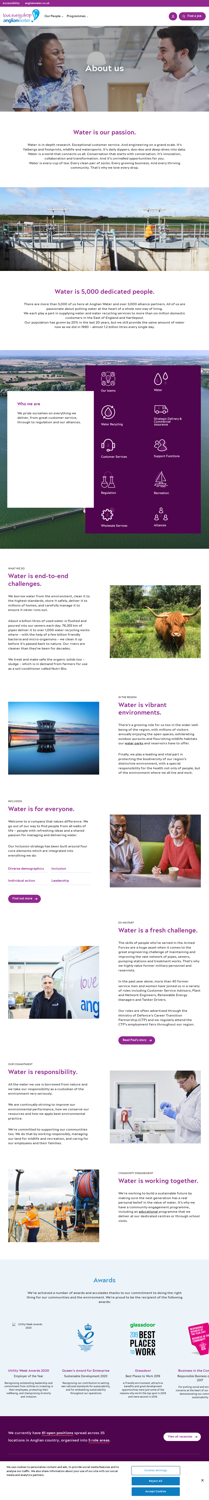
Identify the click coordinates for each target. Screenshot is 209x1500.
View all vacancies (180, 1436)
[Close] (202, 1480)
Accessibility (11, 3)
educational (148, 1211)
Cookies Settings (155, 1470)
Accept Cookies (155, 1491)
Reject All (155, 1481)
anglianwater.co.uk (37, 3)
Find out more (22, 898)
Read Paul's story (135, 1040)
